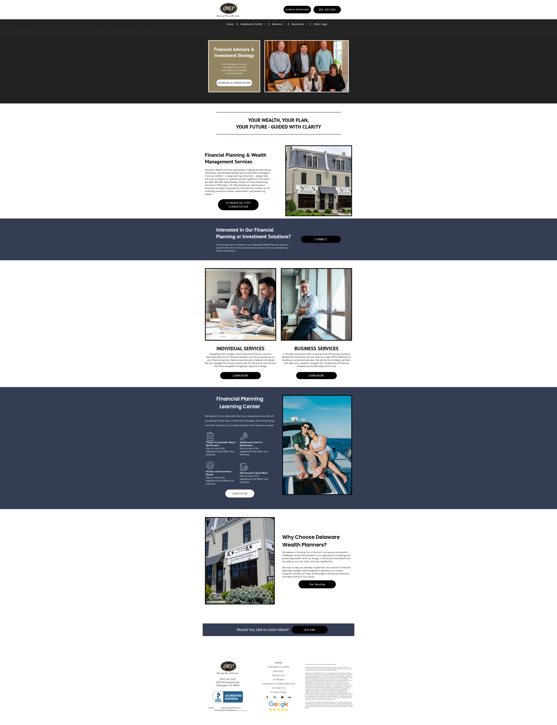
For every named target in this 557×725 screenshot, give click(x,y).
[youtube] (282, 697)
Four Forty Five (242, 710)
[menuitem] (230, 24)
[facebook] (267, 697)
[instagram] (275, 697)
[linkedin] (290, 697)
